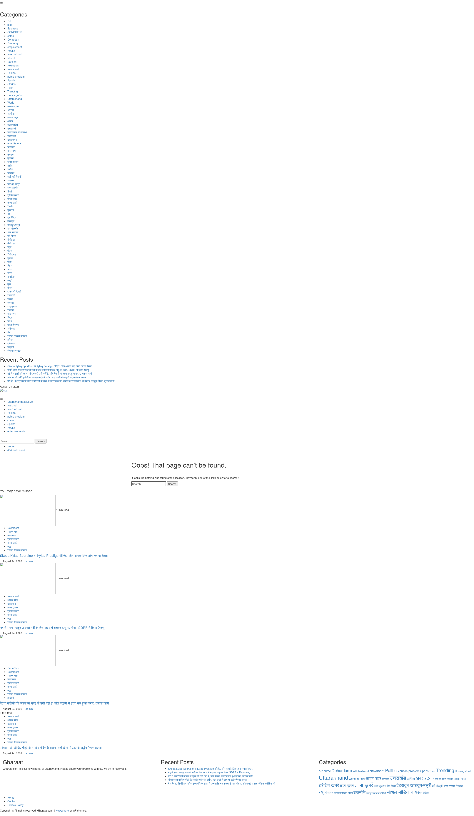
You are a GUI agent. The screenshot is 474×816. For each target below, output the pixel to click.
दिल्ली (10, 206)
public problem (16, 76)
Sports (11, 80)
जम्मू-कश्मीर (12, 188)
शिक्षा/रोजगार (13, 325)
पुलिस (10, 258)
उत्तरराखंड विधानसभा (17, 132)
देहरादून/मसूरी (13, 225)
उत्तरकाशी (11, 128)
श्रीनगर (11, 328)
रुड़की (10, 299)
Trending (12, 91)
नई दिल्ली (11, 236)
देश (8, 213)
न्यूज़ (9, 247)
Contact (11, 801)
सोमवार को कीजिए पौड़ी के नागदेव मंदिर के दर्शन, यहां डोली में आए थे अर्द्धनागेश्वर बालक (46, 377)
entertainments (16, 431)
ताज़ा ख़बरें (12, 202)
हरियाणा (11, 343)
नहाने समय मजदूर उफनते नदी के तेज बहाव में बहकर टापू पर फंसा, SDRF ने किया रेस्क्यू (48, 370)
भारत (9, 269)
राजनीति (11, 295)
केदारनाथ (11, 150)
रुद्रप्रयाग (12, 306)
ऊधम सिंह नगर (14, 143)
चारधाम (10, 180)
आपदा (10, 121)
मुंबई (9, 284)
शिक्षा (9, 321)
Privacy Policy (15, 805)
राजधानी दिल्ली (14, 291)
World (10, 102)
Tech (10, 87)
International (14, 54)
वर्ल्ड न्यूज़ (11, 313)
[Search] (1, 437)
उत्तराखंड (11, 136)
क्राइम (10, 154)
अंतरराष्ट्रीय (13, 106)
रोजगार (10, 310)
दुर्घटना (10, 210)
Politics (11, 73)
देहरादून (10, 221)
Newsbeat (13, 69)
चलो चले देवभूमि (14, 176)
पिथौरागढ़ (11, 254)
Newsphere (62, 810)
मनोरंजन (11, 276)
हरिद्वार (10, 339)
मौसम (9, 288)
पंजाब (9, 250)
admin (29, 561)
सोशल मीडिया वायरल (17, 336)
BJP (9, 21)
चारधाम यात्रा (13, 184)
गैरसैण (10, 165)
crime (10, 36)
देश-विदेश (11, 217)
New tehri (13, 65)
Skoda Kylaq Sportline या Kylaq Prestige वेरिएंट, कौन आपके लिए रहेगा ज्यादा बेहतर (49, 366)
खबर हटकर (12, 162)
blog (9, 24)
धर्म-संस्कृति (12, 228)
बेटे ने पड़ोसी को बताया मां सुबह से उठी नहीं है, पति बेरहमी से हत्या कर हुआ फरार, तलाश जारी (49, 373)
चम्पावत (10, 173)
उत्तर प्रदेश (12, 125)
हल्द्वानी (10, 347)
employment (14, 47)
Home (10, 797)
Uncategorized (15, 95)
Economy (12, 43)
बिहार (9, 265)
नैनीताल (11, 239)
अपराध (10, 110)
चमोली (10, 169)
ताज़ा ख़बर (12, 199)
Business (12, 28)
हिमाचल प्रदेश (14, 351)
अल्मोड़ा (10, 113)
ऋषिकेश (11, 147)
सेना (9, 332)
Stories (11, 84)
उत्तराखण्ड (12, 139)
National (12, 62)
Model (11, 58)
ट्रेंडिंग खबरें (13, 195)
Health (11, 50)
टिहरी (9, 191)
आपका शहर (12, 117)
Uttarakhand (14, 99)
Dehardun (13, 39)
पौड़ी (9, 262)
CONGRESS (14, 32)
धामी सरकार (12, 232)
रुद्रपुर (10, 302)
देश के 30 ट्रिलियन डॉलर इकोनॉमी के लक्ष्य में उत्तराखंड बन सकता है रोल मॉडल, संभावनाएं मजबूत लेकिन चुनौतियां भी (60, 381)
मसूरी (9, 280)
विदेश (9, 317)
